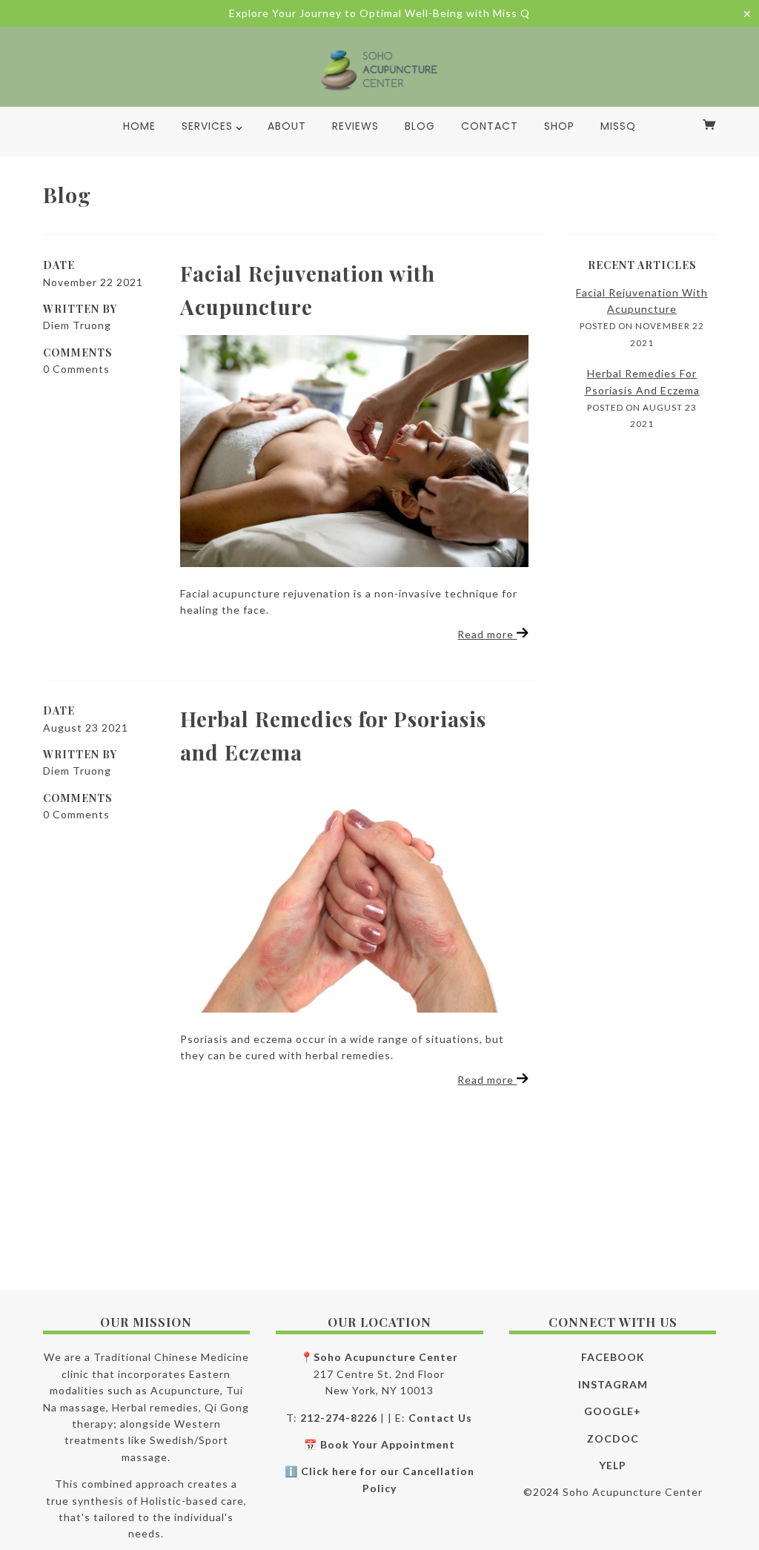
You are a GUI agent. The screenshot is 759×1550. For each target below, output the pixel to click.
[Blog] (354, 451)
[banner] (380, 69)
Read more (487, 634)
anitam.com (283, 1518)
